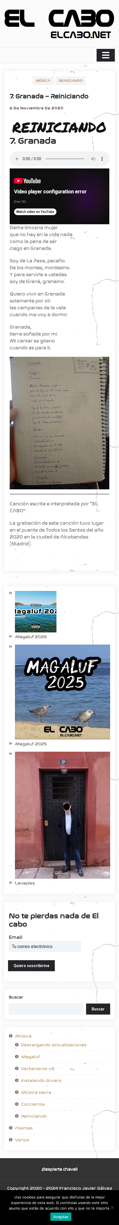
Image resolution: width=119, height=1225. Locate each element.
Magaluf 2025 (31, 743)
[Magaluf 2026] (32, 611)
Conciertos (33, 1104)
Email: (16, 937)
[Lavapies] (59, 815)
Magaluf (30, 1056)
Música (43, 81)
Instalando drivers (41, 1080)
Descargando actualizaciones (54, 1044)
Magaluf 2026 (31, 636)
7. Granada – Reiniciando (49, 96)
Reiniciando (71, 81)
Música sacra (36, 1092)
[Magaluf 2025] (59, 692)
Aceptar (61, 1217)
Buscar (16, 997)
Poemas (24, 1128)
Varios (22, 1139)
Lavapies (25, 883)
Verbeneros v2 (37, 1068)
